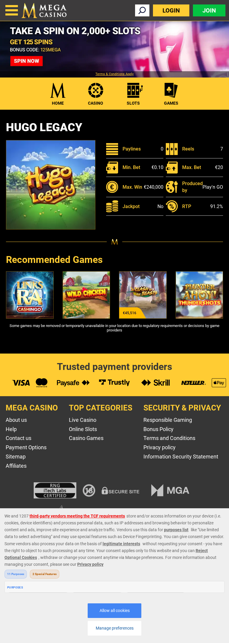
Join (209, 10)
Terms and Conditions (169, 438)
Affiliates (16, 466)
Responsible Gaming (167, 420)
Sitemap (16, 456)
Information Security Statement (180, 456)
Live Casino (82, 420)
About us (16, 420)
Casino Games (86, 438)
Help (11, 429)
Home (58, 103)
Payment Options (26, 447)
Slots (133, 103)
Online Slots (83, 429)
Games (171, 103)
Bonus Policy (158, 429)
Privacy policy (159, 447)
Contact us (18, 438)
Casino (95, 103)
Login (171, 10)
